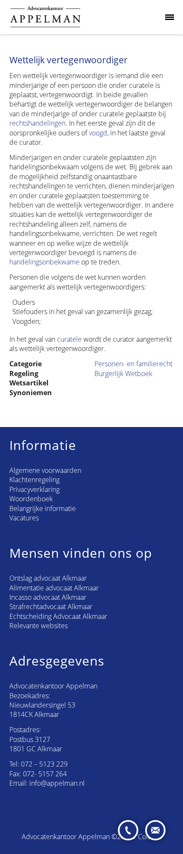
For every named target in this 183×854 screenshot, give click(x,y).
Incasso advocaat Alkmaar (47, 597)
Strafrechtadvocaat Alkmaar (50, 606)
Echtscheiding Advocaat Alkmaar (58, 616)
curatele (69, 339)
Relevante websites (38, 625)
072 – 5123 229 (44, 764)
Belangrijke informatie (42, 508)
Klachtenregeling (34, 479)
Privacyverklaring (34, 489)
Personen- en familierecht (133, 363)
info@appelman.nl (57, 783)
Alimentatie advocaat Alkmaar (54, 588)
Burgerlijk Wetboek (123, 373)
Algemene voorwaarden (45, 470)
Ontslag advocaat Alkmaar (48, 578)
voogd (98, 133)
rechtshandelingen (37, 123)
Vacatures (24, 518)
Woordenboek (31, 498)
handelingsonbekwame (44, 262)
